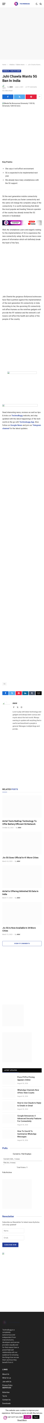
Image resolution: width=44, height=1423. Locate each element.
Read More (22, 1420)
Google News (16, 425)
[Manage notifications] (5, 1418)
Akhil (11, 87)
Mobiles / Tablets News (11, 71)
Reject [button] (36, 1417)
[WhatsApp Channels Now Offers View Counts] (8, 1093)
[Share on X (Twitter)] (19, 97)
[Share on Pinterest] (31, 97)
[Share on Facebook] (7, 97)
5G (5, 684)
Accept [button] (27, 1417)
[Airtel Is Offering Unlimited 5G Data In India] (22, 876)
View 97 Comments (22, 943)
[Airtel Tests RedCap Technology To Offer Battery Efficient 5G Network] (22, 806)
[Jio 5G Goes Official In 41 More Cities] (22, 843)
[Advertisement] (22, 33)
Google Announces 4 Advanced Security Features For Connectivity (29, 1118)
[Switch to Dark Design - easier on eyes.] (36, 4)
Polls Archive (7, 1172)
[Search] (40, 4)
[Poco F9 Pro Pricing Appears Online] (8, 1080)
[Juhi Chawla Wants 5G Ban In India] (22, 106)
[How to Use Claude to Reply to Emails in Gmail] (8, 1105)
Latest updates (10, 1070)
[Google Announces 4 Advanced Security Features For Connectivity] (8, 1118)
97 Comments (32, 87)
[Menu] (3, 4)
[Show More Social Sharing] (39, 97)
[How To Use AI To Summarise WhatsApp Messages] (8, 1134)
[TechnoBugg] (22, 4)
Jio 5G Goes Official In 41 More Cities (20, 857)
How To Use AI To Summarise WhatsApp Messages (26, 1134)
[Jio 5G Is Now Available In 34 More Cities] (22, 913)
